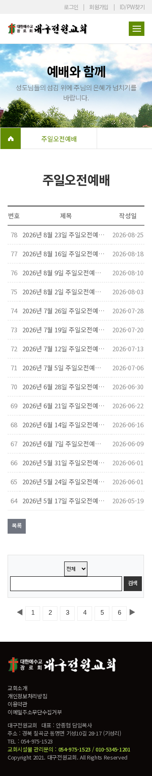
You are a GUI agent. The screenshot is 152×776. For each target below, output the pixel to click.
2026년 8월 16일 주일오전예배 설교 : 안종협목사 (64, 253)
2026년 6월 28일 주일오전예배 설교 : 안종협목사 (64, 386)
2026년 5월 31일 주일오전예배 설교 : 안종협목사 (64, 462)
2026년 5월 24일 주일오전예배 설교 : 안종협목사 (64, 481)
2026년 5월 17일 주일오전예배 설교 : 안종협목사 (64, 500)
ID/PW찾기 (131, 7)
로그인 (71, 7)
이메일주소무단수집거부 (35, 712)
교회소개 (17, 688)
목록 (17, 525)
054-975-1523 (74, 749)
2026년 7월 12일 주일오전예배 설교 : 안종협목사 (64, 348)
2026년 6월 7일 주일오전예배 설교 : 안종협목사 (64, 443)
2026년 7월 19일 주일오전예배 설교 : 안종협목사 (64, 329)
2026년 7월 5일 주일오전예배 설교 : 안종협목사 (64, 367)
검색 (133, 583)
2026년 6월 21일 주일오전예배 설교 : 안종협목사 (64, 405)
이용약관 (17, 704)
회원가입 (98, 7)
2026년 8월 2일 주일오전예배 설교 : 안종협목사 (64, 291)
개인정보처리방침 (27, 696)
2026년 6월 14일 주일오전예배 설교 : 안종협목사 (64, 424)
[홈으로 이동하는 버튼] (10, 138)
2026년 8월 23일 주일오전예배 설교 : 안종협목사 (64, 234)
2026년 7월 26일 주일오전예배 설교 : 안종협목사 (64, 310)
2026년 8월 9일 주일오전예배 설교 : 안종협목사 (64, 272)
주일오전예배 (59, 138)
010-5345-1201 (112, 749)
